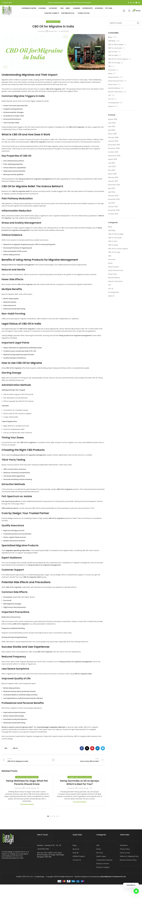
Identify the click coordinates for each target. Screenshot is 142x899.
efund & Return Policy (129, 860)
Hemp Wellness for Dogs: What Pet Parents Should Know (27, 782)
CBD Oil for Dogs (31, 777)
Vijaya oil (87, 777)
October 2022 (113, 214)
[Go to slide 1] (48, 816)
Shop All (75, 853)
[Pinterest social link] (92, 748)
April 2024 (111, 192)
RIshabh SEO (52, 31)
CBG (109, 66)
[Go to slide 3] (52, 816)
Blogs (57, 22)
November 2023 (114, 199)
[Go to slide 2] (50, 816)
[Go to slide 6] (58, 816)
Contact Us (77, 860)
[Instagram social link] (133, 2)
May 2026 (111, 126)
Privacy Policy (125, 849)
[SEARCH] (138, 23)
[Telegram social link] (103, 748)
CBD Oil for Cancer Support (118, 59)
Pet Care (99, 853)
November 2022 (114, 210)
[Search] (129, 11)
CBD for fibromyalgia (115, 45)
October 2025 (113, 152)
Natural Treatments (115, 92)
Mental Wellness (114, 88)
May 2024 (111, 188)
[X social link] (131, 2)
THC (109, 95)
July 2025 (111, 163)
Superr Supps (101, 856)
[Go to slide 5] (56, 816)
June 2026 (112, 123)
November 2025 (114, 148)
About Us (76, 849)
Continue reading (27, 804)
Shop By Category (102, 867)
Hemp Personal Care (115, 81)
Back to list (53, 760)
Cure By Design (30, 788)
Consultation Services (104, 860)
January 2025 (113, 181)
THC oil (81, 777)
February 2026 (113, 137)
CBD (5, 748)
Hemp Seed (112, 85)
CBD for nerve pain (115, 48)
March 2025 (112, 174)
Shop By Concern (102, 864)
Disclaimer (124, 845)
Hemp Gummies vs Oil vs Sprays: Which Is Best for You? (79, 782)
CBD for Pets (20, 777)
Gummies (71, 777)
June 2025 (112, 166)
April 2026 (111, 130)
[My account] (124, 11)
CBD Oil (15, 748)
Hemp (76, 777)
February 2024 (113, 196)
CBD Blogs (50, 22)
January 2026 (113, 141)
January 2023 (113, 207)
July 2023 (111, 203)
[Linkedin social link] (139, 2)
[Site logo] (7, 11)
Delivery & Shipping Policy (129, 856)
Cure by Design (7, 335)
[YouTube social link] (136, 2)
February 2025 (113, 177)
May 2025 (111, 170)
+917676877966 (43, 849)
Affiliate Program (79, 856)
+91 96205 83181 (7, 2)
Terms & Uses (125, 853)
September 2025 (114, 156)
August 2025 (112, 159)
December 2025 (114, 145)
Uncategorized (113, 103)
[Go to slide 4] (54, 816)
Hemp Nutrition (113, 77)
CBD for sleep (113, 55)
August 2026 (112, 119)
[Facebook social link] (128, 2)
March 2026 (112, 134)
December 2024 (114, 185)
